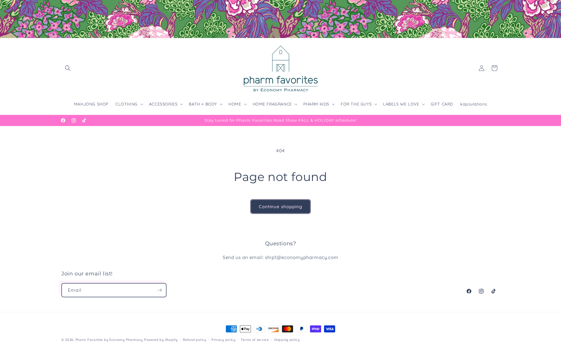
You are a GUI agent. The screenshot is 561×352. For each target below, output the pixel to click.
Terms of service (255, 340)
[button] (67, 68)
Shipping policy (287, 340)
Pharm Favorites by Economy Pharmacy (109, 340)
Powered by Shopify (161, 340)
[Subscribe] (159, 290)
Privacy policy (224, 340)
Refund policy (194, 340)
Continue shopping (280, 206)
